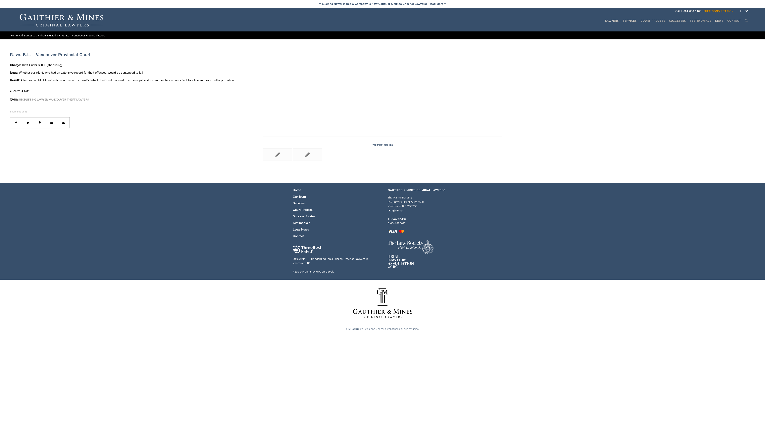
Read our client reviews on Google (313, 271)
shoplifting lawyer (33, 99)
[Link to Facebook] (741, 11)
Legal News (301, 229)
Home (297, 190)
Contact (298, 236)
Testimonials (301, 223)
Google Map (395, 210)
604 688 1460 (692, 11)
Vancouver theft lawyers (69, 99)
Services (299, 203)
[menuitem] (719, 11)
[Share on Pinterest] (40, 122)
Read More (436, 3)
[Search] (746, 28)
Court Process (303, 209)
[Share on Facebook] (16, 122)
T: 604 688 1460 (397, 219)
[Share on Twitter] (28, 122)
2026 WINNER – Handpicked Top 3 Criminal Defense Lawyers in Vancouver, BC (330, 261)
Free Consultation (718, 11)
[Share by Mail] (64, 122)
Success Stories (304, 216)
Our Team (299, 196)
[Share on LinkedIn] (52, 122)
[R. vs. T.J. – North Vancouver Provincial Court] (277, 154)
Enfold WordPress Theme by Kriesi (398, 329)
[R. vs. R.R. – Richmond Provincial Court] (307, 154)
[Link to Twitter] (747, 11)
